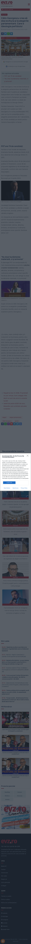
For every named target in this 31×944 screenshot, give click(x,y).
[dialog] (15, 472)
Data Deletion (7, 488)
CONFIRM (9, 482)
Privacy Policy (24, 488)
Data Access (15, 488)
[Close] (28, 456)
